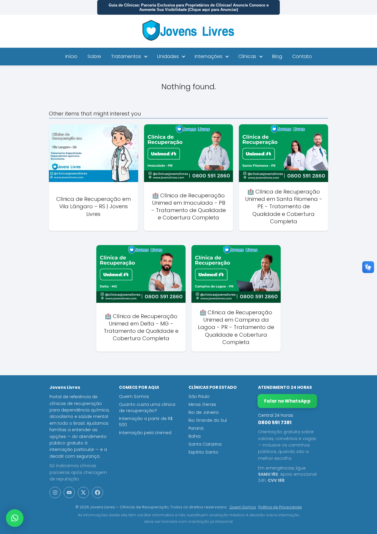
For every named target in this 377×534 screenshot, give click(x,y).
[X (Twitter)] (83, 492)
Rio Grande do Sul (207, 420)
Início (71, 56)
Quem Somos (134, 396)
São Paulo (199, 396)
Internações (208, 56)
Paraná (196, 428)
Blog (277, 56)
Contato (302, 56)
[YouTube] (69, 492)
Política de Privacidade (280, 507)
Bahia (194, 436)
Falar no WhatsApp (287, 401)
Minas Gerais (202, 404)
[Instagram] (55, 492)
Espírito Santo (203, 452)
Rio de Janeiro (203, 412)
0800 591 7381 (275, 422)
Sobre (94, 56)
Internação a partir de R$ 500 (146, 422)
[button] (15, 518)
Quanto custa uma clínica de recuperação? (147, 407)
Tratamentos (126, 56)
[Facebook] (97, 492)
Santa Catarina (204, 444)
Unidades (168, 56)
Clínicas (247, 56)
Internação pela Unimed (145, 433)
